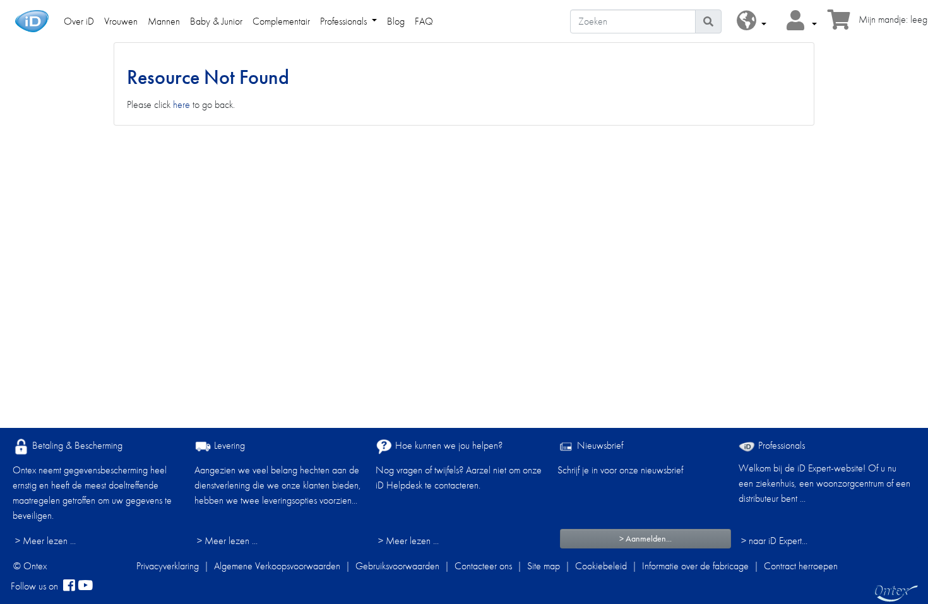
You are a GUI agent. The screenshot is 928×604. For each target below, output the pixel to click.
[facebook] (69, 586)
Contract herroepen (801, 565)
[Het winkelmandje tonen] (839, 23)
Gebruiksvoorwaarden (397, 565)
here (181, 104)
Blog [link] (396, 21)
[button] (751, 21)
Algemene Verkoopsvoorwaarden (277, 565)
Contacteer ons (483, 565)
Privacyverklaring (167, 565)
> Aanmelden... (645, 538)
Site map (543, 565)
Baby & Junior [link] (216, 21)
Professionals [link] (344, 21)
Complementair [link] (281, 21)
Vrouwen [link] (121, 21)
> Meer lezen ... (45, 540)
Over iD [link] (79, 21)
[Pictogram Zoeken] (708, 21)
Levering (228, 445)
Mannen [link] (164, 21)
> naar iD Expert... (774, 540)
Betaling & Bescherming (76, 445)
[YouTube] (85, 586)
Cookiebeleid (601, 565)
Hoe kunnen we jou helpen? (448, 445)
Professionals (780, 445)
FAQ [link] (424, 21)
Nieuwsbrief (598, 445)
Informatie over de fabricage (695, 565)
